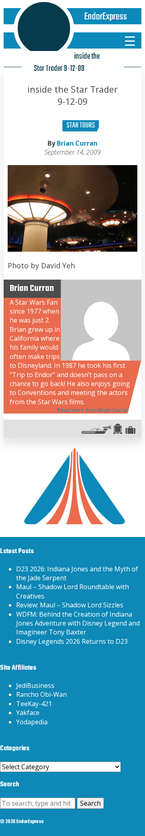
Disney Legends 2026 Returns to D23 (72, 641)
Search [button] (90, 803)
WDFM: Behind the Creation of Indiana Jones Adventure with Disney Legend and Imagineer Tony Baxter (78, 623)
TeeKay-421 (34, 703)
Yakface (27, 712)
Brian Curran (77, 143)
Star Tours (80, 126)
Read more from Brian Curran (93, 410)
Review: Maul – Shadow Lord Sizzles (69, 604)
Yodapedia (32, 721)
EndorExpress (105, 17)
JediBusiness (35, 685)
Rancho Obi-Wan (41, 694)
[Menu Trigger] (130, 40)
